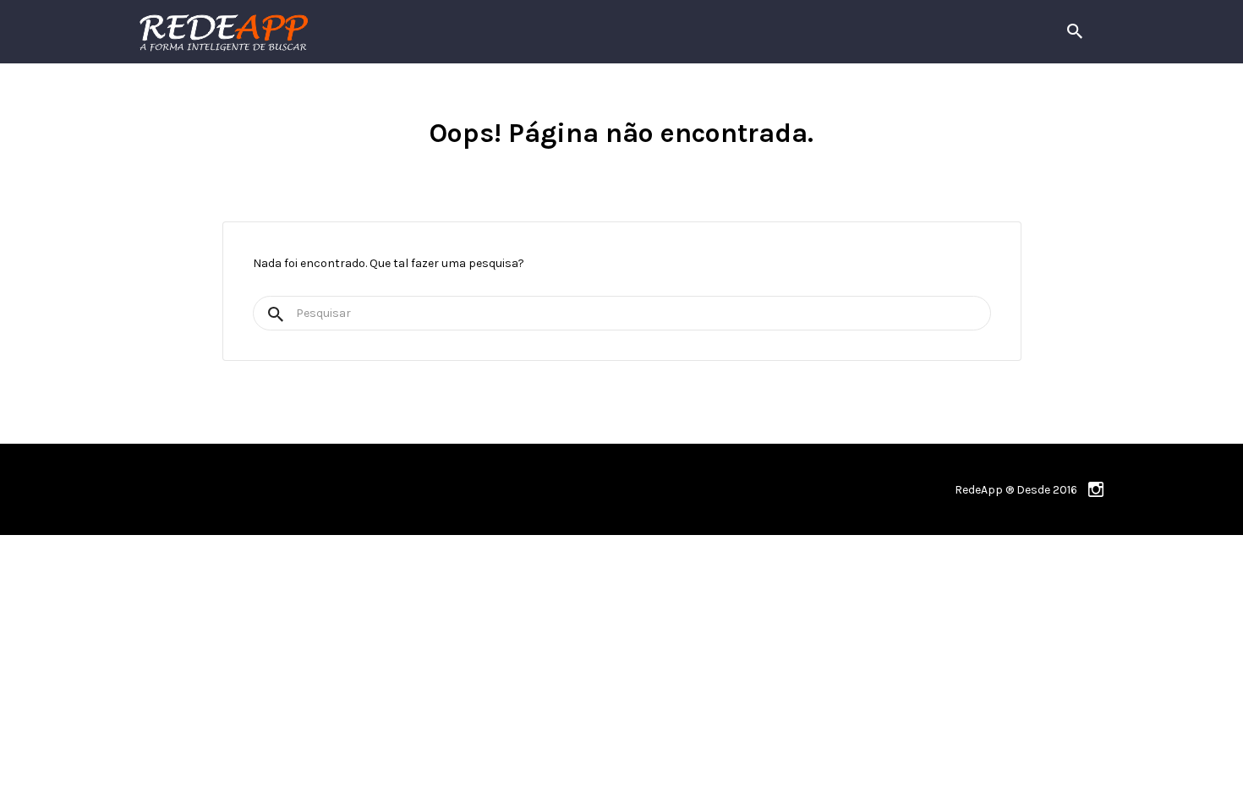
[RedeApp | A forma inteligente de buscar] (405, 32)
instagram (1095, 489)
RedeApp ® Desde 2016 (1016, 490)
